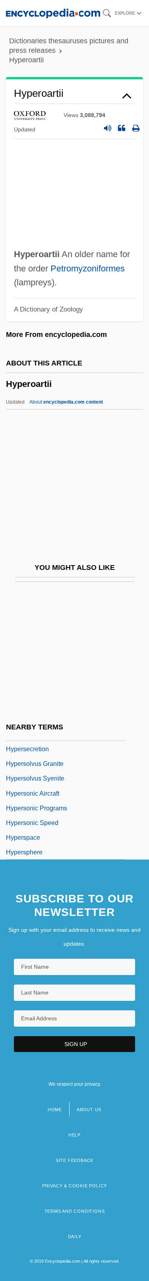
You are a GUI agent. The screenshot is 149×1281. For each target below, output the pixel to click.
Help (74, 1135)
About (66, 402)
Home (55, 1109)
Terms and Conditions (75, 1211)
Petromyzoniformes (87, 268)
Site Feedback (74, 1160)
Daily (74, 1236)
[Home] (53, 13)
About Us (89, 1109)
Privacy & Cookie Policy (74, 1185)
